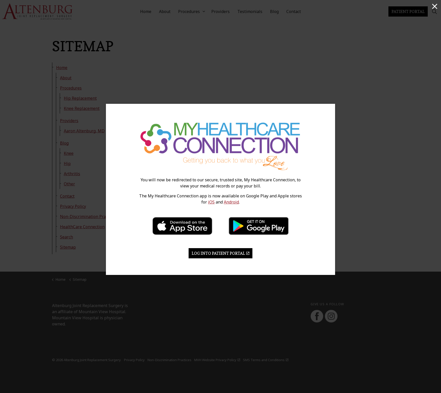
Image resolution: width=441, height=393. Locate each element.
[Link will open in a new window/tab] (182, 226)
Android (231, 202)
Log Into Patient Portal (218, 253)
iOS (211, 202)
